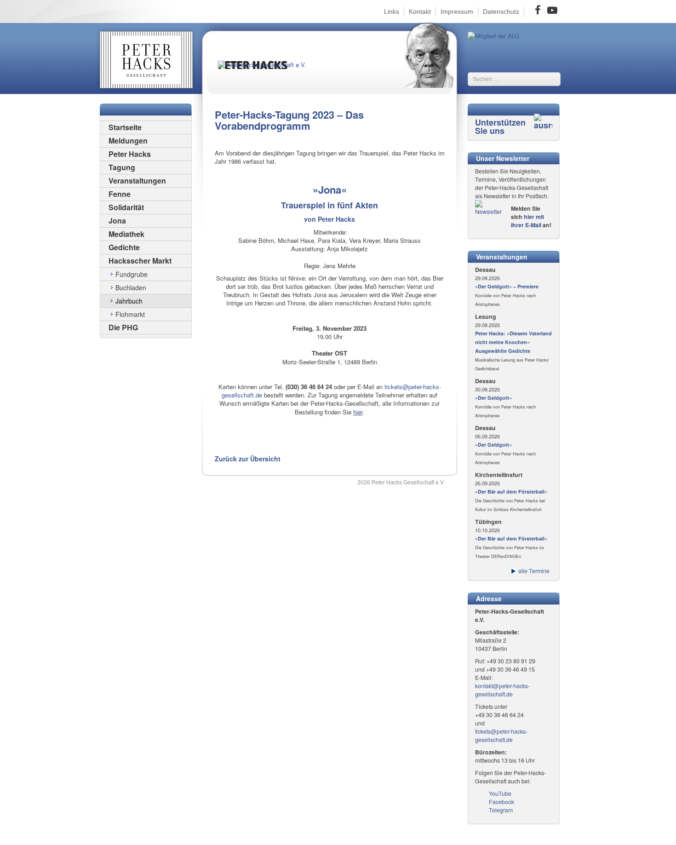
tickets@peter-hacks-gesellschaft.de (501, 735)
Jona (117, 220)
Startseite (125, 127)
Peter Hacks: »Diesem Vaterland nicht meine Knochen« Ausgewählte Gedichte (513, 342)
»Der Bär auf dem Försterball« (511, 491)
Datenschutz (501, 11)
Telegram (501, 810)
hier (357, 412)
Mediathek (126, 234)
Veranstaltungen (137, 180)
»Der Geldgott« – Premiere (507, 286)
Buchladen (130, 287)
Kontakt (420, 11)
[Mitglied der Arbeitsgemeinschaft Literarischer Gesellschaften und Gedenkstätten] (493, 34)
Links (391, 11)
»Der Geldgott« (493, 397)
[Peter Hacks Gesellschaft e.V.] (269, 73)
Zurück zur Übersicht (248, 458)
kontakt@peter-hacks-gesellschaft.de (502, 690)
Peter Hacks (130, 154)
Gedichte (124, 247)
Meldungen (128, 140)
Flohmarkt (130, 314)
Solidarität (126, 207)
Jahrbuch (129, 300)
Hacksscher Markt (140, 260)
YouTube (500, 793)
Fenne (120, 194)
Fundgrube (131, 274)
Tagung (122, 167)
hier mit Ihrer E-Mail (527, 221)
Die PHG (123, 327)
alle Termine (534, 571)
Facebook (501, 802)
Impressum (457, 11)
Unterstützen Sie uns (500, 126)
